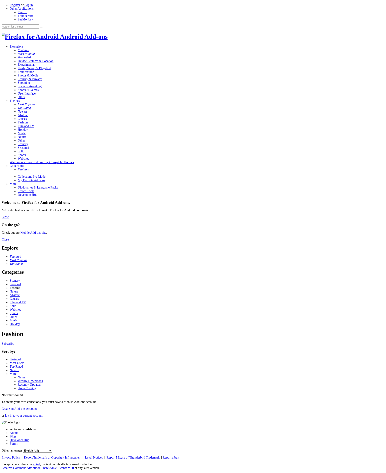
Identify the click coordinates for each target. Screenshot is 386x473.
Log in (28, 5)
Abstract (23, 115)
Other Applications (22, 8)
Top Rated (24, 57)
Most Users (17, 363)
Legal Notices (94, 457)
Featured (23, 50)
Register (15, 5)
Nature (22, 137)
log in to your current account (23, 415)
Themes (15, 100)
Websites (23, 158)
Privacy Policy (11, 457)
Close (5, 217)
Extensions (17, 46)
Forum (14, 443)
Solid (21, 151)
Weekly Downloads (30, 381)
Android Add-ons (83, 36)
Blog (13, 436)
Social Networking (30, 86)
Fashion (23, 122)
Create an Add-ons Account (19, 408)
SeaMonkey (25, 19)
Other (21, 97)
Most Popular (26, 53)
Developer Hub (27, 194)
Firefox (22, 12)
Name (21, 377)
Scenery (23, 144)
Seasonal (23, 147)
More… (15, 184)
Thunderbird (26, 15)
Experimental (26, 64)
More (13, 373)
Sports (22, 155)
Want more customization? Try (42, 162)
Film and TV (26, 126)
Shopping (24, 82)
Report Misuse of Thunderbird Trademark (133, 457)
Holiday (23, 129)
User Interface (27, 93)
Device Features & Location (35, 61)
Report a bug (171, 457)
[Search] (41, 27)
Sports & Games (28, 90)
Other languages (12, 450)
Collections (17, 165)
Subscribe (8, 343)
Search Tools (26, 191)
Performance (26, 71)
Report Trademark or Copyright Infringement (53, 457)
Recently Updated (29, 384)
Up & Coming (27, 388)
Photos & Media (28, 75)
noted (36, 464)
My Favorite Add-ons (31, 180)
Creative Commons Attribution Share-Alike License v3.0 (38, 468)
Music (22, 133)
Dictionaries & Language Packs (38, 187)
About (14, 432)
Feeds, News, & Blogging (34, 68)
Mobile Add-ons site (33, 232)
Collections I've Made (31, 176)
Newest (22, 111)
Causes (22, 118)
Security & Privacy (30, 79)
